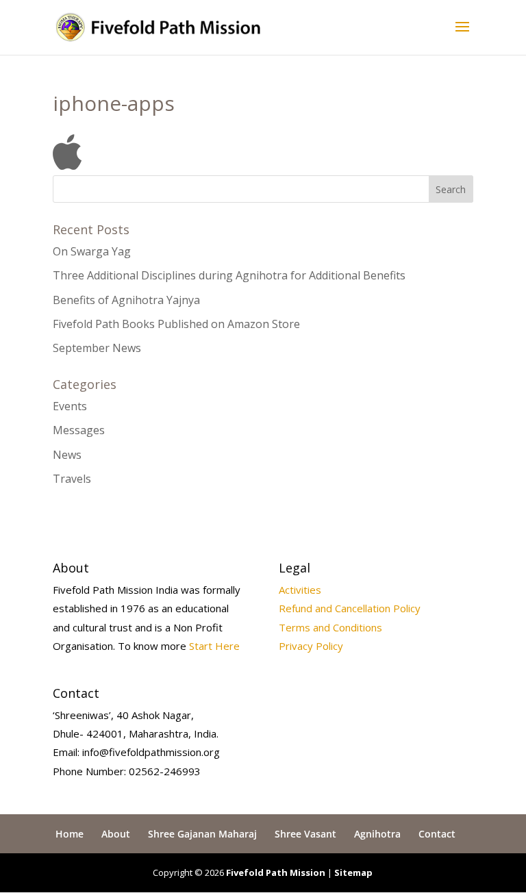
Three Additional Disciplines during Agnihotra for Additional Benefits (229, 275)
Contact (436, 833)
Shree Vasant (305, 833)
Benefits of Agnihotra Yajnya (126, 299)
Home (69, 833)
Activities (300, 589)
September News (97, 347)
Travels (72, 478)
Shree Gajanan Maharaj (202, 833)
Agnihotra (377, 833)
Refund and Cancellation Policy (350, 608)
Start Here (214, 646)
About (115, 833)
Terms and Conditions (330, 627)
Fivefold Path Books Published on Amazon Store (176, 323)
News (67, 454)
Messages (79, 430)
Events (70, 406)
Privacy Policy (311, 646)
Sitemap (353, 872)
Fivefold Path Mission (275, 872)
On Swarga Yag (92, 251)
